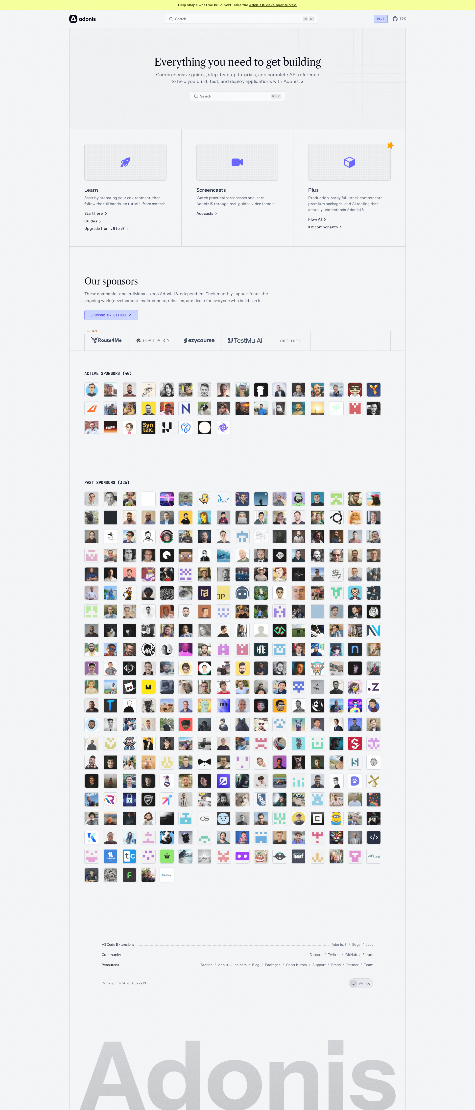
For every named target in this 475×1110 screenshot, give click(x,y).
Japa (369, 944)
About (223, 965)
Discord (316, 954)
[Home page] (82, 19)
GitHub (351, 954)
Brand (336, 965)
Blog (256, 965)
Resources (110, 965)
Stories (207, 965)
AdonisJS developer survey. (273, 5)
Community (111, 954)
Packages (273, 965)
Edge (356, 944)
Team (368, 965)
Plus (380, 19)
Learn (91, 190)
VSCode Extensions (118, 944)
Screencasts (211, 190)
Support (319, 965)
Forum (367, 954)
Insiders (240, 965)
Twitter (334, 954)
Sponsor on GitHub (108, 315)
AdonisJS (339, 944)
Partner (352, 965)
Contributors (296, 965)
